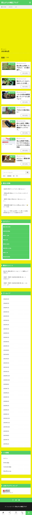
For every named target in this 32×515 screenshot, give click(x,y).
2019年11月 (6, 422)
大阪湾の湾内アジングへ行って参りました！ (14, 189)
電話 (22, 513)
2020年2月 (6, 410)
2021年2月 (6, 367)
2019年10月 (6, 427)
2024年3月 (6, 333)
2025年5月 (6, 312)
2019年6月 (6, 444)
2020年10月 (6, 380)
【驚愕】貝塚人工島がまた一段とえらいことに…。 (14, 199)
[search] (27, 172)
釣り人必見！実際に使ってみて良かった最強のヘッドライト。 (23, 126)
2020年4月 (6, 401)
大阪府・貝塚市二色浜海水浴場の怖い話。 (13, 277)
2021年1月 (6, 371)
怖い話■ (7, 235)
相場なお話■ (8, 248)
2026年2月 (6, 303)
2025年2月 (6, 324)
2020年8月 (6, 384)
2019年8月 (6, 435)
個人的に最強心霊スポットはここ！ (12, 271)
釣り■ (13, 121)
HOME (4, 6)
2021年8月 (6, 354)
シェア (9, 513)
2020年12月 (6, 375)
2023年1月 (6, 346)
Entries (6, 462)
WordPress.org (7, 471)
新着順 (3, 57)
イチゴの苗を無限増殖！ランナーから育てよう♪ (23, 97)
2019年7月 (6, 439)
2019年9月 (6, 431)
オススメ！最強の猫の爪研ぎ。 (23, 159)
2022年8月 (6, 350)
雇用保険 (9, 175)
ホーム (3, 513)
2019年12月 (6, 418)
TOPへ (29, 513)
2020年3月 (6, 405)
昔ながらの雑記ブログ (9, 2)
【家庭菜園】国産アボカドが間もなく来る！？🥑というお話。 (15, 205)
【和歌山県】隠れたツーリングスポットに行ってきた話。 (15, 193)
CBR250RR (7, 227)
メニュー (16, 513)
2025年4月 (6, 316)
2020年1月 (6, 414)
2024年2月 (6, 337)
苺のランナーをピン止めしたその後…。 (23, 82)
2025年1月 (6, 329)
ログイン (5, 458)
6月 (16, 7)
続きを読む (25, 73)
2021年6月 (6, 358)
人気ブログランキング (8, 492)
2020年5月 (6, 397)
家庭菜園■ (12, 63)
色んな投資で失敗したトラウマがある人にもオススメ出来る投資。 (23, 144)
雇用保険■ (7, 256)
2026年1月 (6, 307)
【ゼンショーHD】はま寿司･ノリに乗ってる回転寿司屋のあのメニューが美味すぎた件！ (15, 211)
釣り (4, 175)
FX (16, 175)
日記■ (13, 139)
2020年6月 (6, 393)
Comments (7, 467)
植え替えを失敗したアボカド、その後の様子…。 (23, 68)
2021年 (11, 7)
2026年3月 (6, 299)
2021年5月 (6, 363)
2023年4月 (6, 341)
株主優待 (7, 244)
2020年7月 (6, 388)
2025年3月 (6, 320)
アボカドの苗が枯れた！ (23, 111)
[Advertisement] (16, 29)
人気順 (7, 57)
